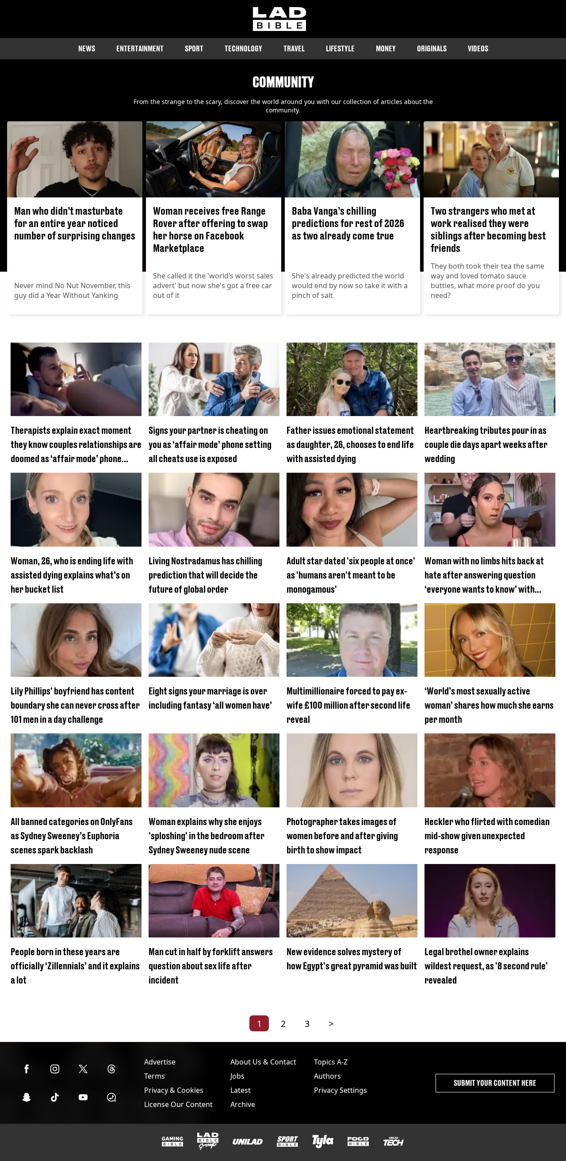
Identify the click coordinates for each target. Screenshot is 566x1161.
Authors (327, 1076)
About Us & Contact (263, 1062)
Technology (243, 48)
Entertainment (140, 48)
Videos (478, 48)
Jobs (237, 1076)
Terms (154, 1076)
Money (386, 48)
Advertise (160, 1062)
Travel (294, 48)
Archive (242, 1104)
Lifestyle (340, 48)
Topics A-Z (331, 1062)
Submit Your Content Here (495, 1083)
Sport (194, 48)
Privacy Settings (340, 1090)
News (86, 48)
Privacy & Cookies (173, 1090)
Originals (432, 48)
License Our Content (178, 1104)
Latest (240, 1090)
